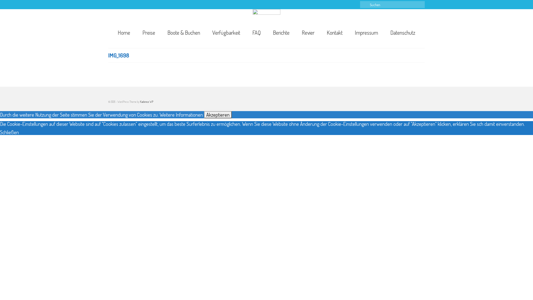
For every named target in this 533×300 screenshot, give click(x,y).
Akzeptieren (218, 115)
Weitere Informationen (181, 115)
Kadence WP (146, 101)
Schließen (9, 132)
